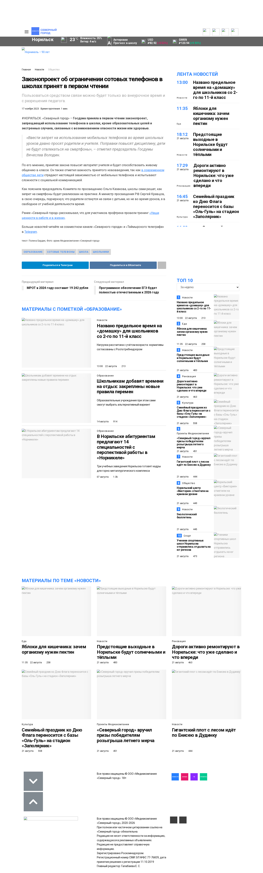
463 (195, 397)
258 (203, 344)
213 (123, 366)
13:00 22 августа (107, 366)
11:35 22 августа (187, 344)
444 (195, 476)
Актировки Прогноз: (125, 41)
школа (84, 252)
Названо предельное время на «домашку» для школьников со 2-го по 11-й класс (129, 331)
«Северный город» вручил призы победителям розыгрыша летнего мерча (193, 443)
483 (195, 370)
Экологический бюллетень (187, 516)
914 (115, 421)
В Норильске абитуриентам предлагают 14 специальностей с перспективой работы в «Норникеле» (126, 447)
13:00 (182, 82)
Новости (39, 69)
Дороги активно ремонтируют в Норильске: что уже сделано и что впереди (213, 175)
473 (195, 556)
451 (195, 451)
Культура (182, 217)
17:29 (182, 165)
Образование (33, 252)
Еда (179, 124)
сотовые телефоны (61, 252)
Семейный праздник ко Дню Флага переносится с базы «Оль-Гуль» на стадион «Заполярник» (216, 206)
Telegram (30, 232)
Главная (26, 69)
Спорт (187, 536)
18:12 (182, 134)
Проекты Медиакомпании (193, 433)
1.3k (115, 477)
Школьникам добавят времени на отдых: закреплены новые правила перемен (130, 386)
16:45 (182, 196)
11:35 (182, 108)
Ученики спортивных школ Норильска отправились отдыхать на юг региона (194, 545)
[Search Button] (13, 119)
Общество (53, 69)
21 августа (182, 370)
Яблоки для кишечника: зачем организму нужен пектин (211, 116)
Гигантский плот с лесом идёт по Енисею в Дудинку (193, 463)
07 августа (103, 477)
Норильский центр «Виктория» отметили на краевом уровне (193, 491)
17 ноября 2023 (30, 108)
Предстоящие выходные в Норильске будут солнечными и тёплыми (210, 144)
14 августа (103, 421)
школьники (101, 252)
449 (195, 503)
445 (195, 529)
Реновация (183, 186)
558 (195, 423)
